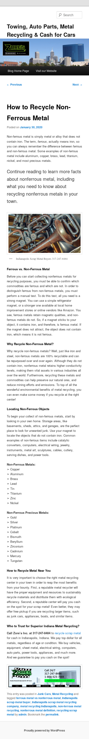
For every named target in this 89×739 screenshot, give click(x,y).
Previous (14, 84)
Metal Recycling (62, 694)
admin (22, 714)
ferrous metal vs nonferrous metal (38, 698)
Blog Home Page (18, 71)
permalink (52, 714)
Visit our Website (46, 71)
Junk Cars (44, 694)
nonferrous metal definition (37, 710)
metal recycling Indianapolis (38, 706)
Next (77, 84)
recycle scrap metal (68, 633)
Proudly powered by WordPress (44, 730)
